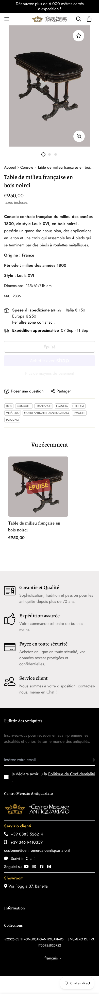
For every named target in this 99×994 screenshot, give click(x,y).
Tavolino (12, 420)
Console (26, 167)
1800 (9, 406)
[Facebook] (41, 867)
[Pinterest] (49, 867)
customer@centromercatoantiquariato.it (37, 850)
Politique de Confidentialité (71, 774)
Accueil (10, 167)
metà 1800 (13, 413)
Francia (62, 406)
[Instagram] (34, 867)
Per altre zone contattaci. (33, 322)
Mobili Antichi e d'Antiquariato (46, 413)
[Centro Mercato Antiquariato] (49, 19)
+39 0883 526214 (25, 834)
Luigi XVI (78, 406)
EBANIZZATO (44, 406)
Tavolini (79, 413)
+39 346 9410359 (25, 842)
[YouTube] (26, 867)
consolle (24, 406)
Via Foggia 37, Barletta (27, 886)
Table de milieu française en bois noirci (34, 526)
